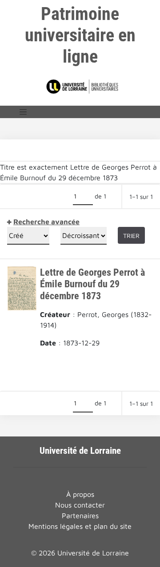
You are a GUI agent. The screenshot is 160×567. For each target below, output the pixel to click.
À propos (80, 494)
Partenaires (80, 515)
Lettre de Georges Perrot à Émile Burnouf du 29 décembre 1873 (92, 284)
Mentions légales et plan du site (80, 526)
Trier (131, 235)
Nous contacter (80, 505)
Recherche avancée (46, 222)
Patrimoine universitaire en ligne (80, 35)
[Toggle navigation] (23, 112)
